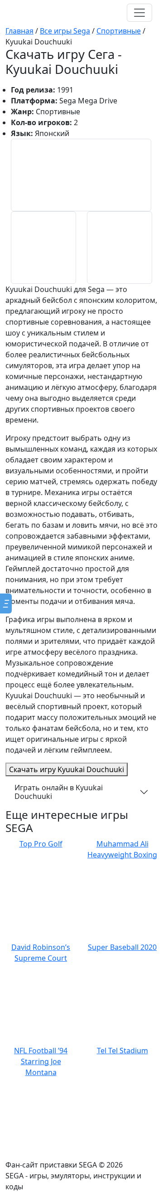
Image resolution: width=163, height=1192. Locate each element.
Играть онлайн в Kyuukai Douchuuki (58, 792)
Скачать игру (66, 769)
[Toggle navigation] (139, 13)
